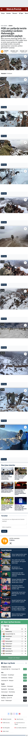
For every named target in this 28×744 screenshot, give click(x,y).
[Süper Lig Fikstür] (26, 663)
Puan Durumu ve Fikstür (20, 723)
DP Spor (21, 13)
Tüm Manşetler (6, 727)
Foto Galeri (4, 25)
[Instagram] (14, 714)
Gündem (8, 13)
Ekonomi (14, 13)
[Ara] (26, 9)
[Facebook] (8, 714)
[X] (11, 714)
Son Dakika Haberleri (21, 727)
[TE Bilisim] (4, 541)
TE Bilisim (12, 540)
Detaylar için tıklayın (14, 658)
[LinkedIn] (17, 714)
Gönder (4, 531)
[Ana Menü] (1, 9)
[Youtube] (19, 714)
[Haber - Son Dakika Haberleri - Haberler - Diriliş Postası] (13, 9)
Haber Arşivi (6, 731)
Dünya (3, 13)
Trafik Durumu (6, 722)
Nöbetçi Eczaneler (7, 719)
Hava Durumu (20, 719)
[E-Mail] (10, 543)
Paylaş (4, 107)
